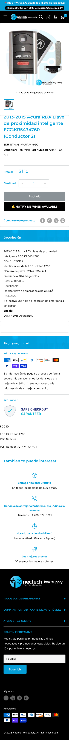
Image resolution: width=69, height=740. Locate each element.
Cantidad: (10, 183)
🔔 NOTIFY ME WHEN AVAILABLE (35, 206)
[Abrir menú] (5, 17)
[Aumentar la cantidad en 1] (45, 183)
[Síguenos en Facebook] (6, 698)
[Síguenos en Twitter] (12, 698)
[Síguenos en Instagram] (19, 698)
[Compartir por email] (62, 220)
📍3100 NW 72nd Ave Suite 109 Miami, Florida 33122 (34, 2)
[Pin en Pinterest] (49, 220)
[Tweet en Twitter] (56, 220)
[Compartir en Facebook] (42, 220)
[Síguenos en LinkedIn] (26, 698)
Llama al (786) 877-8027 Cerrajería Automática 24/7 (35, 8)
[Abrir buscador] (41, 17)
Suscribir (15, 669)
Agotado (35, 196)
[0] (62, 17)
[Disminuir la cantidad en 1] (22, 183)
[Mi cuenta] (48, 17)
